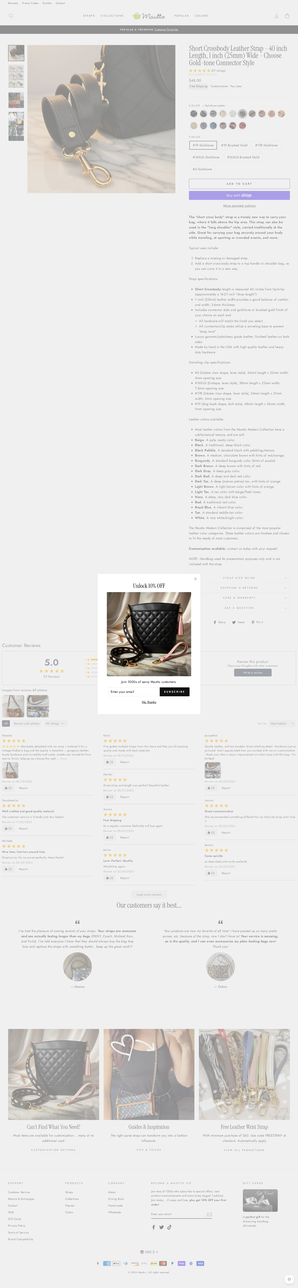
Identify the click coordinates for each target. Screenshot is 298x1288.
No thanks (149, 702)
